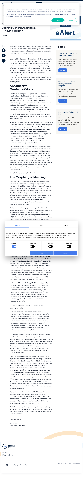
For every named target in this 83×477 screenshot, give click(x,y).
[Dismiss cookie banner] (76, 6)
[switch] (32, 246)
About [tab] (66, 225)
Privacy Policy (14, 465)
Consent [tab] (17, 225)
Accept (57, 20)
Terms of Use (24, 465)
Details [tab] (42, 225)
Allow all (65, 253)
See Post (62, 70)
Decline (71, 20)
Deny (41, 253)
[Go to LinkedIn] (7, 465)
